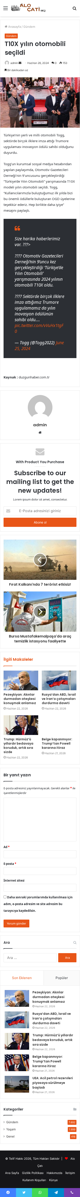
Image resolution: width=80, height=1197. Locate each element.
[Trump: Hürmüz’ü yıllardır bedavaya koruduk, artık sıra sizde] (21, 725)
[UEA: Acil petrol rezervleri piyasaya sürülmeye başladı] (17, 1084)
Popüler (62, 978)
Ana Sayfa (12, 1173)
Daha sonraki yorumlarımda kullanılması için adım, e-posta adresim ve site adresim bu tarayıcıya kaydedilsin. (38, 904)
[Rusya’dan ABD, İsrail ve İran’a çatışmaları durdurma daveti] (59, 680)
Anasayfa (14, 26)
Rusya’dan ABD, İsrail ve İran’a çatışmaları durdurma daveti (59, 698)
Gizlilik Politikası (33, 1173)
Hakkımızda (54, 1173)
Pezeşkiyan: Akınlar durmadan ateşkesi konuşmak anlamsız (20, 698)
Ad (7, 847)
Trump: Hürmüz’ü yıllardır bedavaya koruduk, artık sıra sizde (18, 745)
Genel (10, 1136)
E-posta (10, 864)
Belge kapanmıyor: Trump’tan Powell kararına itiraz (57, 743)
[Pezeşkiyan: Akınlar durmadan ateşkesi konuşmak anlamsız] (21, 680)
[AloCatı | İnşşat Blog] (29, 8)
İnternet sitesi (14, 880)
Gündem (29, 26)
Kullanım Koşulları (34, 1180)
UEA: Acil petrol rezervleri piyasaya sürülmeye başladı (52, 1083)
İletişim (70, 1173)
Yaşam (11, 1129)
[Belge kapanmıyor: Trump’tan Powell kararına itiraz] (59, 725)
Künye (53, 1180)
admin (14, 63)
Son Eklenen (22, 978)
